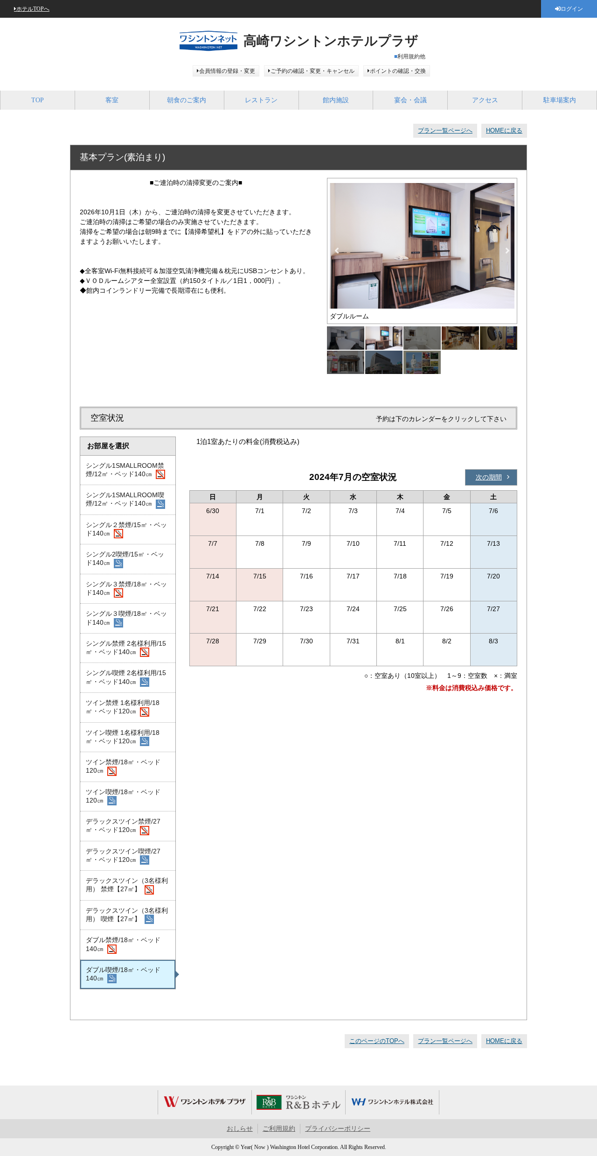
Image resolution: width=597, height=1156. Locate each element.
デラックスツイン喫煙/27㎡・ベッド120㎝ (123, 855)
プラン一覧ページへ (445, 130)
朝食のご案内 (186, 100)
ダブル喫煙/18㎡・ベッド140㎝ (123, 974)
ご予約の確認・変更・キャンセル (312, 71)
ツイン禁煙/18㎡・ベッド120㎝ (123, 766)
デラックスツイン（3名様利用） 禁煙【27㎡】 (127, 885)
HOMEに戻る (504, 130)
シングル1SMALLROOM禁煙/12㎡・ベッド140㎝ (125, 470)
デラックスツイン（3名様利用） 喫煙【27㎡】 (127, 915)
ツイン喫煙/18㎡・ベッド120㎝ (123, 796)
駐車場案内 (559, 100)
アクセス (485, 100)
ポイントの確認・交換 (398, 71)
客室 (111, 100)
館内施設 (336, 100)
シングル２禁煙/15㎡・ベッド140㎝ (126, 529)
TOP (37, 100)
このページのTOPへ (376, 1040)
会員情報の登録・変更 (227, 71)
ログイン (572, 9)
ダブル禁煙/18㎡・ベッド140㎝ (123, 944)
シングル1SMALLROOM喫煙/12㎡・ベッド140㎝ (125, 499)
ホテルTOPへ (32, 9)
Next (507, 250)
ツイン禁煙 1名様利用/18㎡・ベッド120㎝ (123, 707)
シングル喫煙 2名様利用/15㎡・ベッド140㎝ (126, 677)
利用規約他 (411, 56)
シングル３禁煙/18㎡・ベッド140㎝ (126, 588)
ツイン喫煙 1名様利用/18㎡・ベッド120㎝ (123, 737)
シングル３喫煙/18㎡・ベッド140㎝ (126, 618)
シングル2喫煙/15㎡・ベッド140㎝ (125, 558)
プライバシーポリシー (337, 1128)
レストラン (261, 100)
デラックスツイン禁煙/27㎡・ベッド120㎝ (123, 825)
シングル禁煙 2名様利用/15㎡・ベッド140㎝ (126, 648)
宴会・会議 (410, 100)
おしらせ (240, 1128)
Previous (336, 250)
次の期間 (489, 477)
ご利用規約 (279, 1128)
